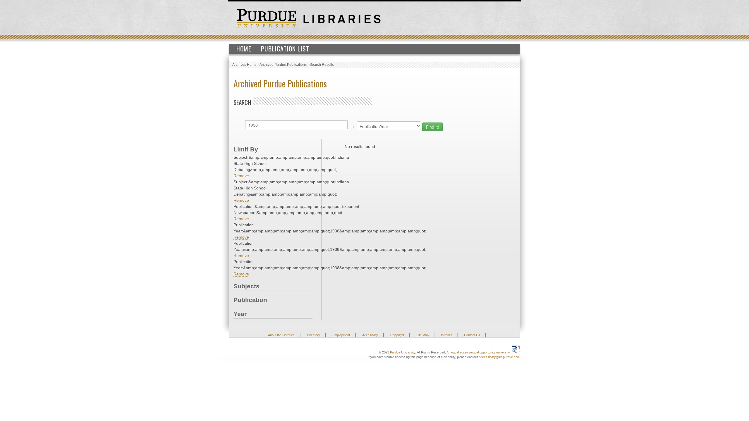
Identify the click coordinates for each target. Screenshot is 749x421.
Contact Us (472, 335)
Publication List (285, 48)
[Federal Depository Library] (516, 348)
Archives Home (244, 65)
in (352, 126)
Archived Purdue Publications (283, 65)
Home (243, 48)
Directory (313, 335)
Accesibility (370, 335)
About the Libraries (281, 335)
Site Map (422, 335)
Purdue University (402, 352)
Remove (241, 175)
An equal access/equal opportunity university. (478, 352)
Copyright (397, 335)
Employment (341, 335)
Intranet (446, 335)
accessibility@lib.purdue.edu (499, 357)
